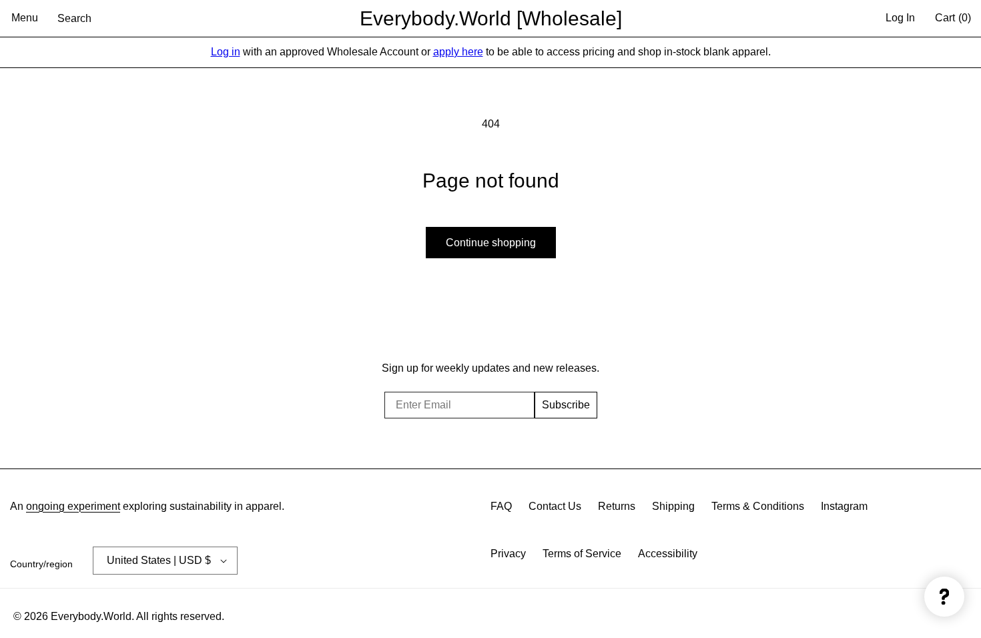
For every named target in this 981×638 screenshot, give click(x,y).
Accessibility (667, 553)
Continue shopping (491, 242)
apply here (458, 51)
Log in (225, 51)
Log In (900, 17)
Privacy (508, 553)
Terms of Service (582, 553)
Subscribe (566, 404)
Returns (616, 506)
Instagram (844, 506)
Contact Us (555, 506)
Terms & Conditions (757, 506)
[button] (24, 18)
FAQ (501, 506)
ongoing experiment (73, 506)
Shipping (673, 506)
